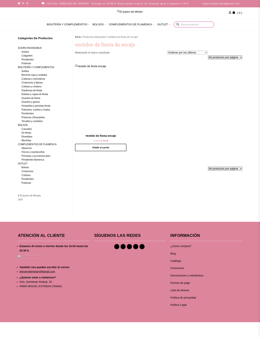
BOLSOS (98, 24)
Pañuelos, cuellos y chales (36, 109)
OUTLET (162, 24)
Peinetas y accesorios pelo (36, 156)
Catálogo (175, 260)
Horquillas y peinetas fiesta (36, 105)
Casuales (27, 129)
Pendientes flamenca (33, 159)
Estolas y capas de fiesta (35, 94)
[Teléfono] (135, 246)
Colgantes (27, 55)
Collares (26, 175)
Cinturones (27, 171)
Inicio (78, 37)
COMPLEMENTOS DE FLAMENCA (130, 24)
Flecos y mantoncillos (33, 152)
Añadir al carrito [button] (100, 147)
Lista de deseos (179, 290)
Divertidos (27, 136)
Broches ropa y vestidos (34, 75)
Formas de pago (180, 282)
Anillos (25, 52)
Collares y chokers (31, 86)
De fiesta (26, 132)
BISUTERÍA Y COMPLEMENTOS (67, 24)
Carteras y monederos (33, 79)
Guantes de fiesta (31, 98)
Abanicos (27, 148)
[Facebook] (116, 246)
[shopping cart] (235, 12)
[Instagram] (123, 246)
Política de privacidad (183, 297)
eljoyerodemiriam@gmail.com (221, 3)
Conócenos (177, 268)
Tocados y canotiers (32, 121)
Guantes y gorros (31, 102)
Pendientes (28, 59)
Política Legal (178, 304)
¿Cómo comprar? (180, 246)
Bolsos (25, 167)
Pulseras (26, 63)
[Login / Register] (231, 12)
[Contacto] (142, 246)
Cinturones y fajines (32, 82)
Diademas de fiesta (32, 90)
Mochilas (26, 140)
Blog (173, 253)
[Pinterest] (129, 246)
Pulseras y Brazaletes (33, 117)
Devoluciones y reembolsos (186, 275)
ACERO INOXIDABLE (30, 48)
